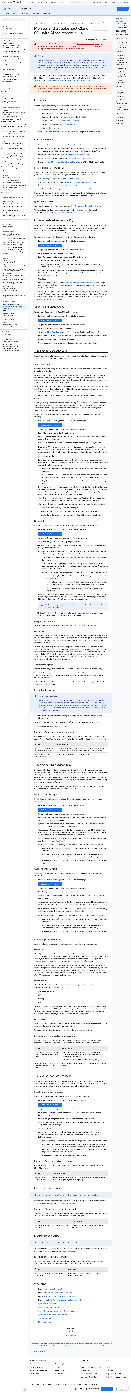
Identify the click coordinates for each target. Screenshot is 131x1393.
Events (108, 1367)
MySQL (82, 40)
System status (60, 1374)
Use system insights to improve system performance (57, 1311)
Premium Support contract (51, 46)
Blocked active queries (53, 696)
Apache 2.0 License (47, 1346)
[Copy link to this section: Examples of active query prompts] (69, 1257)
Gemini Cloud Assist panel (63, 1293)
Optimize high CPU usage (47, 1304)
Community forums (61, 1364)
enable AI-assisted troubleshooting (82, 283)
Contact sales (34, 1374)
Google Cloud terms (62, 1384)
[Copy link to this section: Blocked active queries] (57, 690)
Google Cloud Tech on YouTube (116, 1377)
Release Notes (60, 1370)
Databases (55, 23)
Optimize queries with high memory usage (53, 1315)
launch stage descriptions (51, 70)
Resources (46, 13)
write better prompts (55, 1289)
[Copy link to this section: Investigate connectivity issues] (65, 1092)
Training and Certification (89, 1377)
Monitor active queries (70, 1251)
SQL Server (104, 40)
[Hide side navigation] (25, 1389)
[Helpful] (103, 23)
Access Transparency (67, 124)
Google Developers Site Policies (74, 1346)
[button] (13, 43)
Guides (15, 13)
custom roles (77, 206)
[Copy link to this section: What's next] (49, 1284)
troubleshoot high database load (79, 80)
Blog (107, 1364)
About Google (34, 1384)
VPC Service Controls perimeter (67, 121)
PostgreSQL (25, 8)
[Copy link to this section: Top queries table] (53, 364)
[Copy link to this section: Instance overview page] (59, 795)
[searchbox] (13, 19)
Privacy (43, 1384)
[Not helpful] (106, 23)
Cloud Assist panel (54, 332)
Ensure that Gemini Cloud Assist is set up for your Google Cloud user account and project (70, 145)
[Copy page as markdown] (82, 33)
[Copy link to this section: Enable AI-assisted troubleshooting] (75, 220)
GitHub (83, 1364)
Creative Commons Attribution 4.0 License (85, 1343)
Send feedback (100, 29)
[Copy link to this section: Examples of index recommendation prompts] (79, 1209)
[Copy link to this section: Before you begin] (55, 140)
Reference (25, 13)
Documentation (45, 23)
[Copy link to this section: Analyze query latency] (57, 621)
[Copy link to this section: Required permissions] (56, 201)
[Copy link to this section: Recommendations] (50, 1019)
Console (98, 2)
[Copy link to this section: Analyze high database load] (62, 940)
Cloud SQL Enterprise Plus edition (72, 155)
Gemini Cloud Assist (45, 405)
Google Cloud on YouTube (114, 1374)
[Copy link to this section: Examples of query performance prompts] (76, 732)
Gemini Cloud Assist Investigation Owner (82, 182)
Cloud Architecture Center (89, 1374)
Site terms (50, 1384)
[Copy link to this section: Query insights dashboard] (60, 869)
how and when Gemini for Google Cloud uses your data (62, 1300)
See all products (35, 1364)
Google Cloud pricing (36, 1367)
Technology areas (33, 2)
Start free (122, 9)
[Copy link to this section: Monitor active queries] (61, 1236)
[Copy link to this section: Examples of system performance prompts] (77, 1036)
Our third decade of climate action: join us (84, 1384)
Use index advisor (68, 1203)
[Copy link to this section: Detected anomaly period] (55, 665)
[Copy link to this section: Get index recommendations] (68, 1188)
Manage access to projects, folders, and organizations (87, 189)
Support (57, 1367)
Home (36, 23)
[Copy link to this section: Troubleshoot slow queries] (66, 351)
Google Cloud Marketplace (38, 1370)
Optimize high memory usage (48, 1307)
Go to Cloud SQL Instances (50, 245)
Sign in (126, 2)
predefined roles (94, 206)
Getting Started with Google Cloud (91, 1367)
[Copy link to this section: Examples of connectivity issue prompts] (74, 1161)
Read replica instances (50, 128)
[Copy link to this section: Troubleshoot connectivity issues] (73, 1076)
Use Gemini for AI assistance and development (59, 1296)
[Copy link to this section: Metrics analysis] (49, 981)
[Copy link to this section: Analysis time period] (51, 631)
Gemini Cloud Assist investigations (88, 44)
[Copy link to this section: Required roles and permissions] (66, 168)
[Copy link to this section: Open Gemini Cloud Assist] (66, 307)
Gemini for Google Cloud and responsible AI (80, 91)
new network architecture (82, 158)
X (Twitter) (109, 1370)
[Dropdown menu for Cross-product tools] (63, 2)
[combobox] (80, 2)
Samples (36, 13)
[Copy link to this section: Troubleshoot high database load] (73, 765)
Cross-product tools (53, 2)
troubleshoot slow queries (55, 80)
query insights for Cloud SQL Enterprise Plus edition (62, 162)
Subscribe (107, 1389)
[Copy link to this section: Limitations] (48, 100)
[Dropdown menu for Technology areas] (42, 2)
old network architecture (67, 117)
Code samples (85, 1370)
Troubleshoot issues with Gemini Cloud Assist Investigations (70, 213)
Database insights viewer (47, 179)
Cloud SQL (12, 8)
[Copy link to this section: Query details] (49, 521)
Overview (5, 13)
